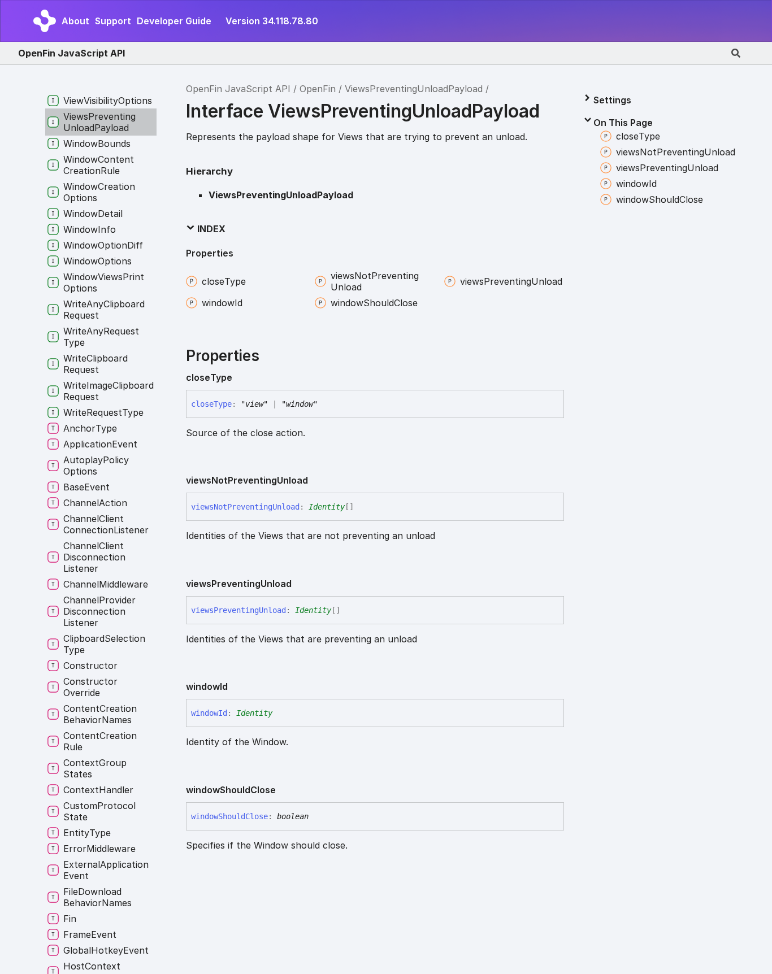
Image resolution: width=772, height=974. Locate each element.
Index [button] (210, 228)
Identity (327, 506)
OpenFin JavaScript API (71, 53)
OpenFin (318, 88)
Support (113, 21)
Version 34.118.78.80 (271, 21)
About (75, 21)
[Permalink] (241, 377)
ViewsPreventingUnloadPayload (414, 88)
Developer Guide (174, 21)
